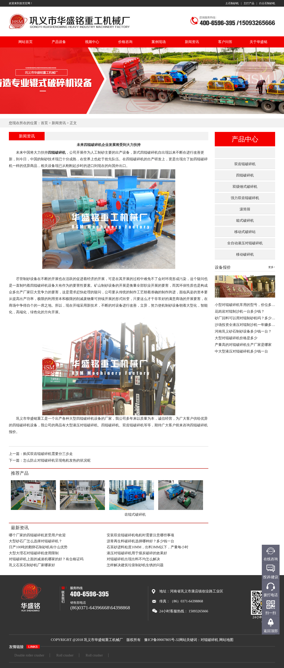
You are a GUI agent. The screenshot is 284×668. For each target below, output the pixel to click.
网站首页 (25, 42)
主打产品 (249, 3)
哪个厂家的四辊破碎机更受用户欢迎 (37, 535)
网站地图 (226, 640)
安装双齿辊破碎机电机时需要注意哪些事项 (140, 535)
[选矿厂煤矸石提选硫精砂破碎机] (33, 509)
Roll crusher (64, 655)
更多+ (271, 267)
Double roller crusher (29, 655)
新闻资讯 (192, 42)
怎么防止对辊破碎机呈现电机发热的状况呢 (57, 460)
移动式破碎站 (245, 232)
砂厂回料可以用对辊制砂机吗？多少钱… (247, 318)
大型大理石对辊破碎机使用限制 (34, 553)
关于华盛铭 (258, 42)
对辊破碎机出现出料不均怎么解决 (133, 559)
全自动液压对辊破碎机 (245, 243)
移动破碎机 (245, 254)
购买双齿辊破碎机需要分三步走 (48, 454)
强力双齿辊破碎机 (245, 198)
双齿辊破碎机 (245, 164)
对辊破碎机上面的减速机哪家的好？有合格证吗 (46, 559)
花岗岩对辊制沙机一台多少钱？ (239, 311)
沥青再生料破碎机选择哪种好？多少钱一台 (140, 541)
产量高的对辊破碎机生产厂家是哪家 (243, 345)
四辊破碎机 (245, 175)
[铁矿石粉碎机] (181, 509)
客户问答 (225, 42)
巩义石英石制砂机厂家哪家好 (32, 565)
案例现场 (159, 42)
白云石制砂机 (267, 3)
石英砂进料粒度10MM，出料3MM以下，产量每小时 (147, 547)
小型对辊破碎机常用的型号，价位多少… (247, 305)
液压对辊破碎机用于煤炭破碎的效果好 (137, 553)
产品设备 (59, 42)
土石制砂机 (232, 3)
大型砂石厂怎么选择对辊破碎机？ (35, 541)
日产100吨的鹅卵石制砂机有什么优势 (38, 547)
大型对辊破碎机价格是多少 (236, 338)
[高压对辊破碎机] (82, 509)
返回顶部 (271, 631)
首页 (44, 123)
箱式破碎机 (245, 220)
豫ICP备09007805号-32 (161, 640)
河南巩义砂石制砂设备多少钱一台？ (243, 331)
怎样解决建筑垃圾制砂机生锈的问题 (135, 565)
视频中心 (92, 42)
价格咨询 (125, 42)
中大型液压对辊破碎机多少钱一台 (241, 351)
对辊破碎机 (209, 640)
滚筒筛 (245, 209)
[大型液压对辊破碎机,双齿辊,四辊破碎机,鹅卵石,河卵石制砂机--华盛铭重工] (69, 29)
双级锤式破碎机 (245, 186)
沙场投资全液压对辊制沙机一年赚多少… (247, 325)
